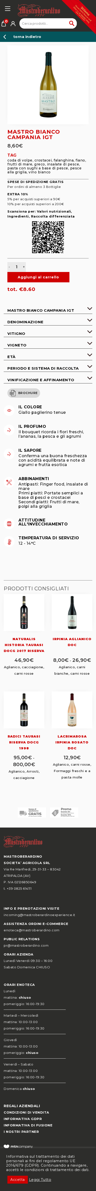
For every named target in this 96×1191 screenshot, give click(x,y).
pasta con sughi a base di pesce (37, 168)
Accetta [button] (17, 1179)
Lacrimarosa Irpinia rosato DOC (72, 742)
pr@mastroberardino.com (26, 945)
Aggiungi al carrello (38, 277)
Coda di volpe (19, 160)
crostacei (43, 160)
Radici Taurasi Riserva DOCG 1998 (24, 742)
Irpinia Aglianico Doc (72, 642)
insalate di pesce (63, 164)
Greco (39, 164)
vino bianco (40, 172)
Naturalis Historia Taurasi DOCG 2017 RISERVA (24, 645)
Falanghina (64, 160)
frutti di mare (19, 164)
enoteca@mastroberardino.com (32, 930)
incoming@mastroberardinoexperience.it (39, 915)
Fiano (80, 160)
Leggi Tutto (40, 1179)
